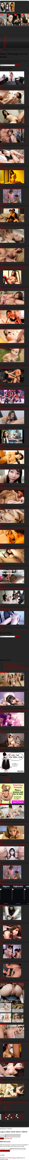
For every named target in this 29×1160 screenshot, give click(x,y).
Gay (4, 40)
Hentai (5, 38)
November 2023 (7, 781)
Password (2, 1136)
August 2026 (6, 778)
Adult (4, 44)
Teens (4, 47)
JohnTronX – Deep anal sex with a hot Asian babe (16, 669)
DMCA (5, 1107)
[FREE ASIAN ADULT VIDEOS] (7, 11)
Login (2, 1138)
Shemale (5, 43)
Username (2, 1135)
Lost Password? (8, 1138)
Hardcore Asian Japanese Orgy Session (13, 666)
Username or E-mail (5, 1149)
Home (4, 35)
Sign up (14, 1157)
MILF (4, 45)
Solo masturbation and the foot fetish (12, 663)
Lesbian (5, 37)
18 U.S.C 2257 (7, 1106)
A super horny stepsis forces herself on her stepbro (16, 667)
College (5, 41)
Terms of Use (6, 1109)
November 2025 (7, 780)
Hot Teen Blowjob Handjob (10, 665)
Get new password (5, 1150)
